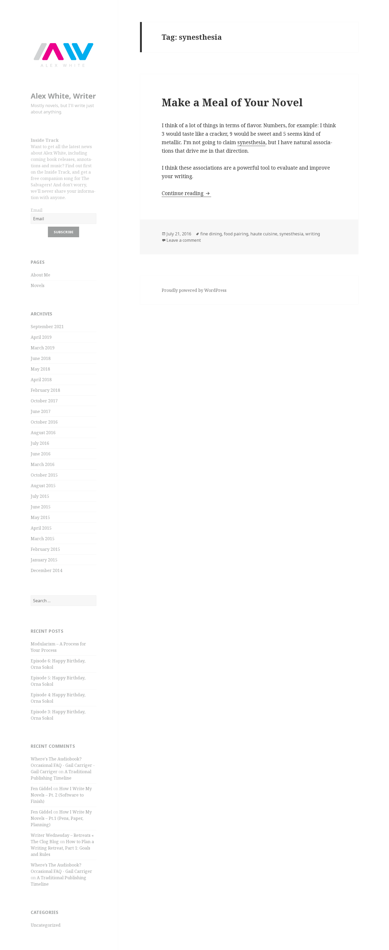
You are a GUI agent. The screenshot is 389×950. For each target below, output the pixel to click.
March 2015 (43, 539)
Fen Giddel (41, 788)
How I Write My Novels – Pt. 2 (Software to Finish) (61, 795)
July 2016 (40, 443)
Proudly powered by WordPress (194, 290)
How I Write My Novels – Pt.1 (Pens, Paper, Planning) (61, 818)
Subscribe (63, 232)
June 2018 (41, 358)
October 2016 (44, 422)
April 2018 (41, 379)
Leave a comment (183, 240)
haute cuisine (263, 234)
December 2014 (46, 570)
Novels (37, 285)
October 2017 (44, 401)
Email (36, 210)
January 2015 (44, 560)
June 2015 (41, 507)
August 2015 (43, 486)
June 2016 (41, 454)
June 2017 (41, 411)
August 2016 (43, 433)
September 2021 (47, 326)
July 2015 (40, 496)
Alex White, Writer (63, 96)
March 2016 (43, 464)
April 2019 (41, 337)
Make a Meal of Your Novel (232, 102)
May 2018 (40, 369)
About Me (40, 275)
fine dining (211, 234)
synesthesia (251, 142)
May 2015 (40, 517)
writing (312, 234)
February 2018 (45, 390)
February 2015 (45, 549)
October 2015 (44, 475)
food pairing (236, 234)
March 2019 (43, 348)
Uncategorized (46, 925)
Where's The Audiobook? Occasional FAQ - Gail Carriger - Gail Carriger (63, 765)
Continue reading (186, 193)
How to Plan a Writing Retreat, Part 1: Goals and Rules (62, 848)
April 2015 (41, 528)
